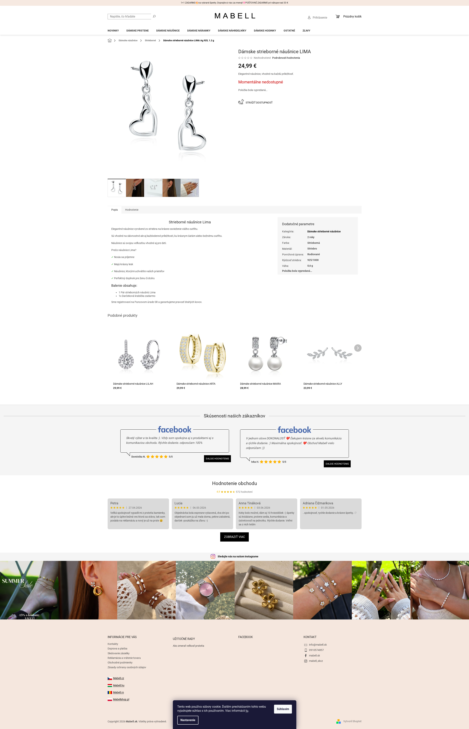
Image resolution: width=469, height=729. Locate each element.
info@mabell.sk (318, 644)
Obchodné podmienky (120, 662)
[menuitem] (113, 30)
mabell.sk (314, 655)
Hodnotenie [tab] (131, 209)
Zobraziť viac (234, 537)
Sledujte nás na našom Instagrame (238, 556)
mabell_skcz (316, 660)
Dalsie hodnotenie (217, 458)
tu (247, 710)
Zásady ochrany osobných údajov (127, 667)
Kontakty (113, 643)
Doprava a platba (117, 648)
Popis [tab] (114, 209)
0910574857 (316, 650)
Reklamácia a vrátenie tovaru (124, 657)
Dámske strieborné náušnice (324, 231)
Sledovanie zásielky (119, 653)
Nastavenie (187, 720)
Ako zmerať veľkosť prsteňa (188, 645)
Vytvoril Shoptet (352, 721)
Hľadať (154, 16)
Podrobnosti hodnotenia (286, 57)
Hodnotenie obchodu (234, 483)
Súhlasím (283, 709)
